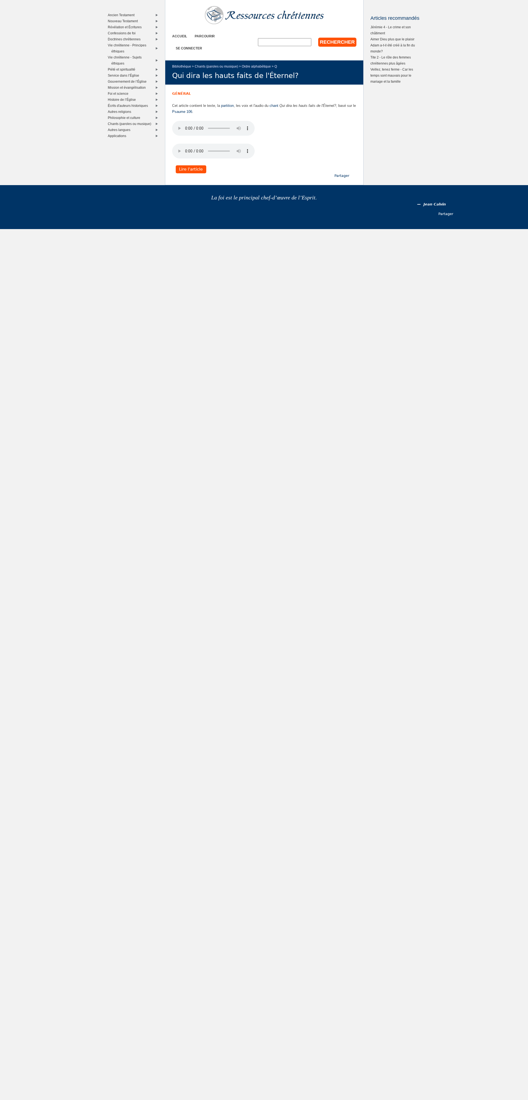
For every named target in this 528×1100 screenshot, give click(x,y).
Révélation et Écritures (126, 27)
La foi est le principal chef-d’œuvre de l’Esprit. (264, 197)
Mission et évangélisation (128, 87)
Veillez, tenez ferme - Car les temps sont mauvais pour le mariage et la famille (391, 75)
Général (181, 93)
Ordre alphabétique (256, 66)
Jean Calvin (435, 204)
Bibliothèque (181, 66)
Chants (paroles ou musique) (216, 66)
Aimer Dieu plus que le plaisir (392, 39)
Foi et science (119, 93)
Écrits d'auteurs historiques (129, 105)
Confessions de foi (123, 33)
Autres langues (120, 130)
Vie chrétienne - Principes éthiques (128, 48)
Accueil (179, 36)
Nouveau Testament (124, 21)
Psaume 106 (182, 112)
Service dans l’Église (124, 75)
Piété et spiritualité (123, 69)
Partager (341, 176)
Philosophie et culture (125, 117)
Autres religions (120, 111)
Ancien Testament (122, 15)
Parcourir (205, 36)
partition (227, 106)
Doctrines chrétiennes (125, 39)
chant (274, 106)
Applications (118, 136)
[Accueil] (264, 15)
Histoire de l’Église (123, 99)
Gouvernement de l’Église (128, 81)
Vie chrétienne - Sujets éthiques (126, 60)
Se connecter (189, 48)
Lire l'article (191, 169)
